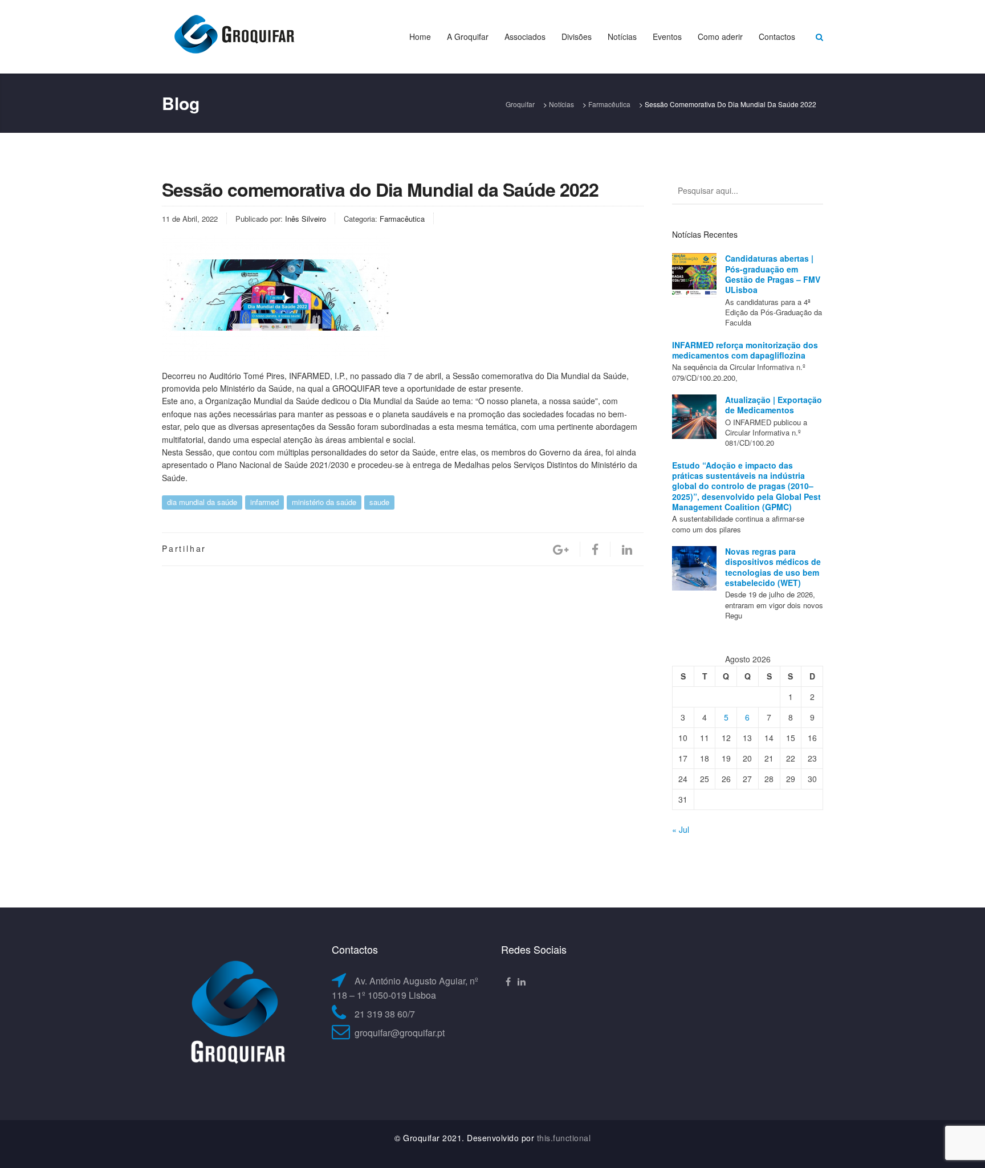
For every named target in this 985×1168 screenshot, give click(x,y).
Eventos (667, 36)
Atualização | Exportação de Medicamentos (773, 405)
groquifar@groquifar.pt (400, 1032)
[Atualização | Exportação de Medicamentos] (694, 416)
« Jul (680, 829)
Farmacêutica (402, 218)
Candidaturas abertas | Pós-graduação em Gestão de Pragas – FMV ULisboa (772, 274)
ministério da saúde (324, 501)
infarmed (264, 501)
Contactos (777, 36)
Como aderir (720, 36)
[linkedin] (627, 549)
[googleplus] (560, 549)
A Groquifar (468, 36)
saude (379, 501)
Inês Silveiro (305, 218)
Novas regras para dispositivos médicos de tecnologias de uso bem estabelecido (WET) (773, 567)
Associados (525, 36)
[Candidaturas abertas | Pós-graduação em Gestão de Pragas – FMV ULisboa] (694, 275)
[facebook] (595, 549)
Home (420, 36)
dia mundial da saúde (202, 501)
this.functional (564, 1137)
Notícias (622, 36)
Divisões (576, 36)
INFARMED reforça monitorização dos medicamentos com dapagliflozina (745, 350)
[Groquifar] (233, 35)
